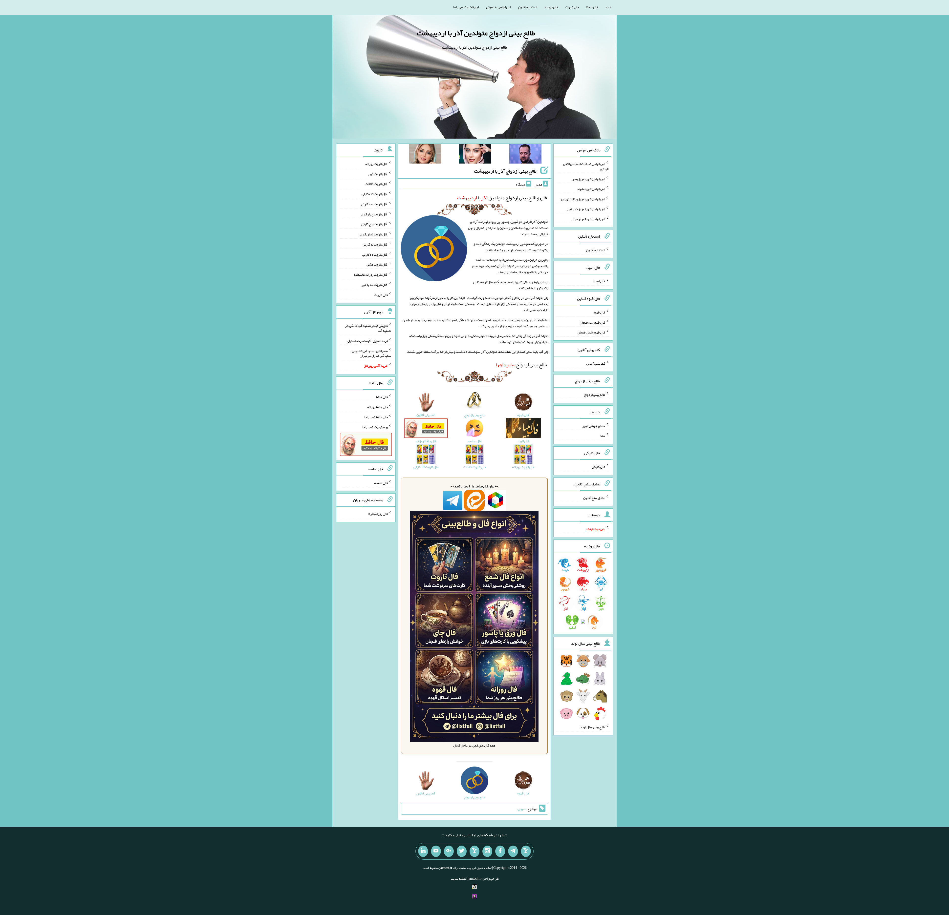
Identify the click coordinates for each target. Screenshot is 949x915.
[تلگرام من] (513, 851)
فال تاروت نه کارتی (375, 244)
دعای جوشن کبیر (593, 425)
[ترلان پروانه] (475, 154)
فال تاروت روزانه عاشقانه (371, 274)
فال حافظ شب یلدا (376, 416)
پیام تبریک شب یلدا (375, 426)
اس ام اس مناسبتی (498, 6)
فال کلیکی (598, 466)
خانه (608, 6)
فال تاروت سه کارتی (374, 204)
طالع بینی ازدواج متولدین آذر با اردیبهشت (476, 32)
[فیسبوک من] (500, 851)
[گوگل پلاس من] (449, 851)
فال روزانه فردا (378, 513)
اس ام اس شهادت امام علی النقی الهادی (585, 166)
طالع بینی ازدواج (521, 365)
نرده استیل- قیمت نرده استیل (367, 340)
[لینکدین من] (423, 851)
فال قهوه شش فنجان (591, 332)
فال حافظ (592, 6)
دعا (602, 435)
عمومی (522, 808)
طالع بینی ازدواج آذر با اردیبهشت (505, 171)
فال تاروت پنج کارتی (374, 224)
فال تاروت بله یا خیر (375, 284)
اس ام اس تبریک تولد (591, 188)
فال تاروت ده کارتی (375, 254)
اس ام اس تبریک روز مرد (589, 218)
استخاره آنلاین (527, 6)
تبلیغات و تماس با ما (466, 6)
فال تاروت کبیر (378, 173)
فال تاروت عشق (377, 264)
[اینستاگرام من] (487, 851)
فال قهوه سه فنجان (592, 322)
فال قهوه (599, 312)
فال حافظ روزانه (377, 406)
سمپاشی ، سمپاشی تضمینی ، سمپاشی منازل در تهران (370, 353)
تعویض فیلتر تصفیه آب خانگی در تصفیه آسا (368, 328)
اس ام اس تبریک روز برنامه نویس (583, 198)
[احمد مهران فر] (525, 154)
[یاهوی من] (526, 851)
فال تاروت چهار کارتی (374, 213)
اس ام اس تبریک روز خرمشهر (586, 209)
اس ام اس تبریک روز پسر (588, 178)
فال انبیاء (599, 281)
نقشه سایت (458, 878)
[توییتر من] (462, 851)
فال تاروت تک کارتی (375, 193)
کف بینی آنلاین (595, 363)
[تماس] (474, 851)
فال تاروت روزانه (376, 163)
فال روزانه (551, 6)
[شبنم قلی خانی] (425, 154)
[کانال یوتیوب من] (436, 851)
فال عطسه (381, 482)
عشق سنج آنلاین (594, 497)
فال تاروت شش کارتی (373, 234)
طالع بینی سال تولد (592, 727)
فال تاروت (572, 6)
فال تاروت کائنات (376, 183)
